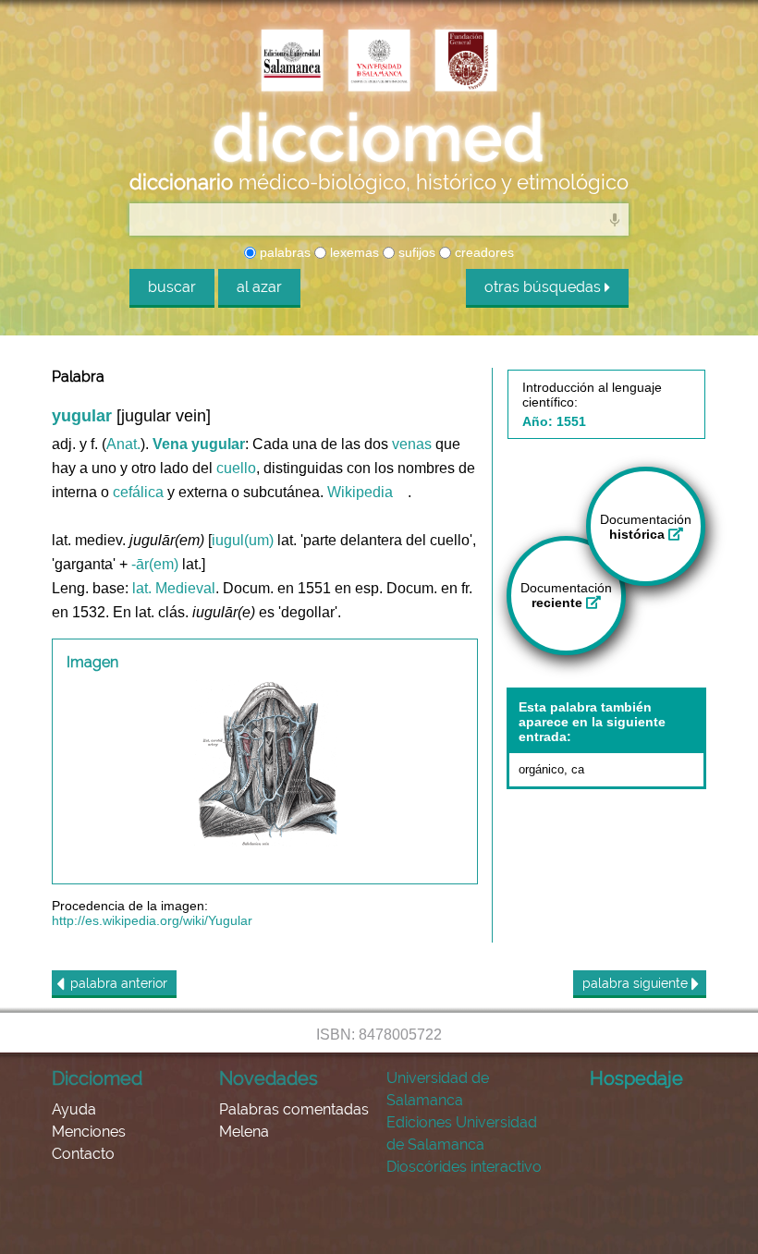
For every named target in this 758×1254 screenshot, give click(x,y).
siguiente (636, 983)
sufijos (415, 252)
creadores (482, 252)
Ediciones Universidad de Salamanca (461, 1133)
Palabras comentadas (294, 1109)
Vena (170, 444)
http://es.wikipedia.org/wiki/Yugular (152, 920)
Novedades (268, 1078)
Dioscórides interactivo (464, 1166)
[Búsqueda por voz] (615, 219)
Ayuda (74, 1109)
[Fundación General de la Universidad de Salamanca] (465, 61)
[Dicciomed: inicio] (379, 137)
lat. (142, 588)
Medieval (185, 588)
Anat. (123, 444)
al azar (259, 287)
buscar (172, 287)
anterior (118, 983)
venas (412, 444)
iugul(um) (243, 540)
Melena (244, 1131)
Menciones (89, 1131)
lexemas (352, 252)
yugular (218, 444)
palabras (283, 252)
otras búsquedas (544, 287)
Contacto (83, 1154)
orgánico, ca (551, 769)
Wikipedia (360, 492)
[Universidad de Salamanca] (379, 61)
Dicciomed (97, 1078)
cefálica (138, 492)
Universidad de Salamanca (437, 1089)
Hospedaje (636, 1078)
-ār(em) (154, 564)
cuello (236, 468)
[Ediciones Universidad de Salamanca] (292, 61)
